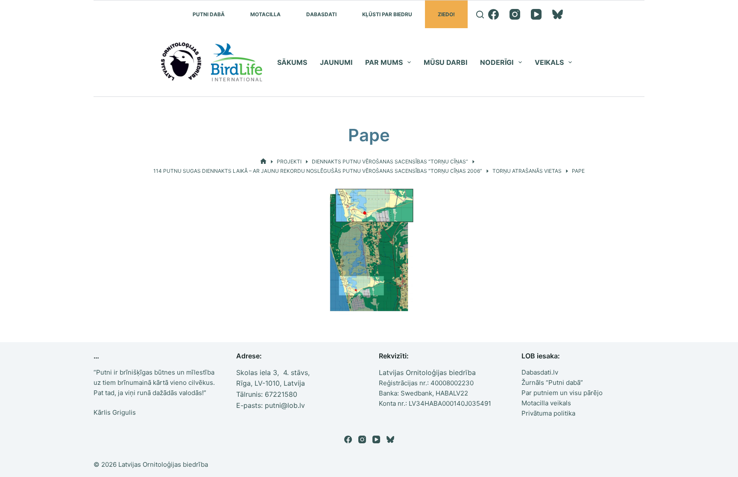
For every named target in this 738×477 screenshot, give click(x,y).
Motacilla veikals (546, 403)
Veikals (549, 62)
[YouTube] (536, 14)
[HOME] (263, 161)
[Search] (480, 14)
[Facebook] (493, 14)
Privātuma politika (548, 413)
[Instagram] (515, 14)
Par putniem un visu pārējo (562, 393)
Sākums (292, 62)
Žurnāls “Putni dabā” (552, 382)
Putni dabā (209, 14)
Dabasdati (321, 14)
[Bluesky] (557, 14)
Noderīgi (496, 62)
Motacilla (265, 14)
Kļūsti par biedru (387, 14)
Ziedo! (446, 14)
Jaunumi (336, 62)
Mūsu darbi (445, 62)
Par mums (384, 62)
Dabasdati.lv (539, 372)
